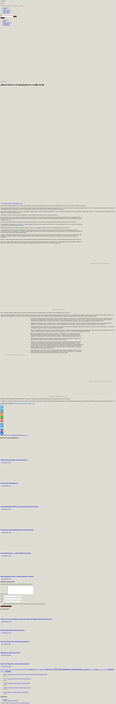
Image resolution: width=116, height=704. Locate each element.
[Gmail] (58, 420)
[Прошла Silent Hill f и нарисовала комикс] (5, 627)
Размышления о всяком (80, 669)
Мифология (17, 435)
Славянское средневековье (103, 669)
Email (2, 598)
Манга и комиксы (7, 10)
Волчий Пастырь (19, 224)
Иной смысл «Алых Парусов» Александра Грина (19, 678)
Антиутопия (6, 669)
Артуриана (11, 669)
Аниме (2, 669)
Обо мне (5, 699)
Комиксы (42, 669)
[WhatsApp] (58, 417)
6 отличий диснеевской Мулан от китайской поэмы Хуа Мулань (19, 506)
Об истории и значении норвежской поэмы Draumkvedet (17, 529)
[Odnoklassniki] (58, 414)
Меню (3, 17)
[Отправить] (58, 433)
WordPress (24, 702)
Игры (4, 9)
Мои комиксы (6, 11)
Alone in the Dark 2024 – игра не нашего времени (15, 663)
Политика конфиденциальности (10, 700)
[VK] (58, 411)
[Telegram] (58, 409)
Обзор (56, 669)
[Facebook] (58, 425)
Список (111, 669)
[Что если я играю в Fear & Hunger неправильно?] (5, 638)
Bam (28, 702)
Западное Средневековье (9, 435)
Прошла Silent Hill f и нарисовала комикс (13, 630)
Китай (37, 669)
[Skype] (58, 428)
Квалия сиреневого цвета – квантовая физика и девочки (17, 576)
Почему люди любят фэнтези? (9, 483)
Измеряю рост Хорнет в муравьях (10, 652)
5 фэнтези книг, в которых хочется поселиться (14, 460)
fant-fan (2, 3)
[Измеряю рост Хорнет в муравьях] (5, 650)
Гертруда (5, 687)
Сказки (96, 669)
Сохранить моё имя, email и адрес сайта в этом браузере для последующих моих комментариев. (24, 603)
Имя (2, 596)
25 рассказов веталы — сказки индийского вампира (16, 553)
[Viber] (58, 430)
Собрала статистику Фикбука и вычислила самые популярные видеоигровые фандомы (26, 619)
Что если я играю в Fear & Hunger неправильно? (15, 641)
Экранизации (3, 671)
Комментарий (4, 594)
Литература (6, 8)
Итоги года (32, 669)
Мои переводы (6, 12)
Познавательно (23, 435)
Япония (8, 671)
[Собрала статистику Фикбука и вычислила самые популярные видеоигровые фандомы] (5, 616)
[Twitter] (58, 406)
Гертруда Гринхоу (8, 203)
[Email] (58, 422)
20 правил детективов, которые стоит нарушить (19, 687)
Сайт (2, 601)
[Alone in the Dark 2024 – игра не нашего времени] (5, 661)
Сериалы (92, 669)
